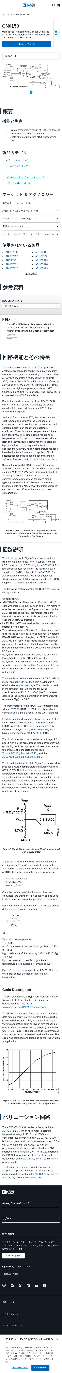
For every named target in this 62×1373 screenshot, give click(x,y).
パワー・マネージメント (18, 160)
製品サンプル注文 (27, 44)
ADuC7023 (8, 1177)
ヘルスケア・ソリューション (19, 218)
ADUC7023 (41, 268)
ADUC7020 (12, 268)
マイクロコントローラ (19, 182)
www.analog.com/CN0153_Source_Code (24, 1007)
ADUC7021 (12, 264)
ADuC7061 (30, 1177)
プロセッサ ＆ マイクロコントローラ (25, 177)
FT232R (15, 709)
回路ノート (11, 55)
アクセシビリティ (10, 1313)
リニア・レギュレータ (19, 165)
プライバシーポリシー (12, 1325)
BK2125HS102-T (39, 729)
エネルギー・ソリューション (19, 202)
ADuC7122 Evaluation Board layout (21, 756)
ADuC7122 (37, 367)
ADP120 (6, 1130)
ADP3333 (11, 260)
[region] (31, 1354)
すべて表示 (31, 273)
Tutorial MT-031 (10, 753)
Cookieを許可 (40, 1367)
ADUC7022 (12, 256)
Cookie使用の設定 (20, 1367)
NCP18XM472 (26, 681)
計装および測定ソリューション (20, 210)
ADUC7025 (41, 260)
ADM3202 (28, 1158)
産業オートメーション (15, 226)
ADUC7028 (41, 264)
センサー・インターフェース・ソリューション (28, 234)
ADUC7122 (41, 256)
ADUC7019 (41, 252)
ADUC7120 (12, 252)
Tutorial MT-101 (29, 753)
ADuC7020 (40, 1174)
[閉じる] (57, 1339)
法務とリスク (8, 1302)
